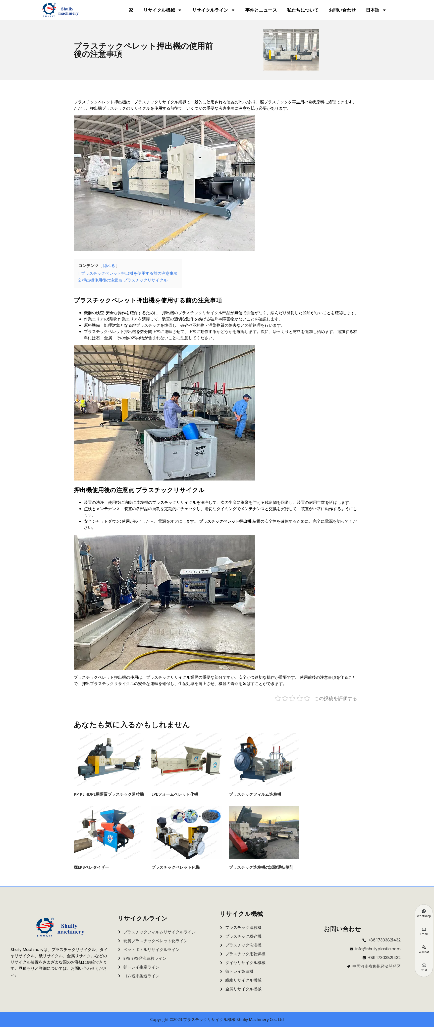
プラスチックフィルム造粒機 (255, 794)
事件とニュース (261, 10)
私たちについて (303, 10)
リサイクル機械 (159, 10)
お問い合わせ (342, 10)
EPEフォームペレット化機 (174, 794)
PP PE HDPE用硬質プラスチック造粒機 (109, 794)
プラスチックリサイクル (168, 677)
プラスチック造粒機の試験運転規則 (261, 867)
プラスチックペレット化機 (175, 867)
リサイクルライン (210, 10)
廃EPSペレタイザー (91, 867)
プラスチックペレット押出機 (225, 521)
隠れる (109, 265)
